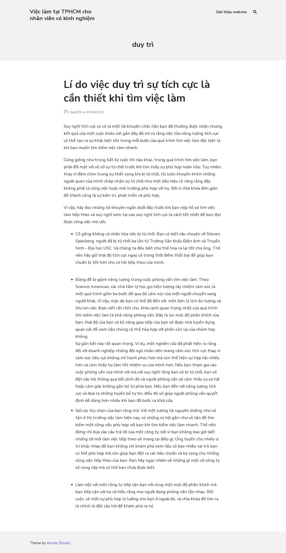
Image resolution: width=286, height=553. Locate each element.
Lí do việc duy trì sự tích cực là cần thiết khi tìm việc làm (137, 91)
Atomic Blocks (58, 543)
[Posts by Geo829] (67, 112)
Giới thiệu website (231, 12)
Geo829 (76, 112)
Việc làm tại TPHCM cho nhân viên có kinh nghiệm (62, 15)
